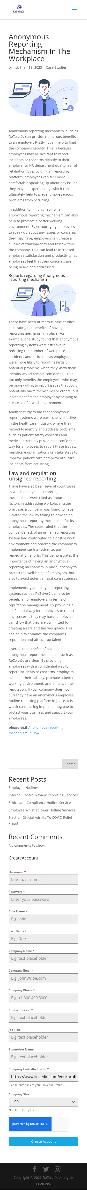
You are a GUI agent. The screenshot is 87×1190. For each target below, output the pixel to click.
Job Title (15, 1030)
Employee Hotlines (24, 787)
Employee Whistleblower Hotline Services (42, 810)
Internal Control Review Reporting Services (43, 795)
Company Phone (22, 990)
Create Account (43, 1141)
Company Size (19, 1094)
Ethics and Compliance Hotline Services (40, 802)
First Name (18, 911)
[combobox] (43, 1102)
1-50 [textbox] (15, 1102)
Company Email (21, 970)
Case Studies (56, 67)
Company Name (21, 951)
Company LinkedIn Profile (29, 1069)
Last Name (18, 931)
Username (17, 872)
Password (17, 892)
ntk (16, 67)
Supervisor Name (21, 1049)
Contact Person (21, 1010)
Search (70, 764)
